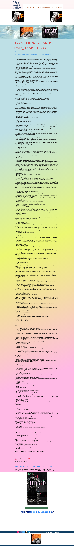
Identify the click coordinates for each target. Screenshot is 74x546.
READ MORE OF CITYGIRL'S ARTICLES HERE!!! (33, 466)
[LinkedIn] (29, 532)
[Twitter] (23, 532)
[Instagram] (18, 532)
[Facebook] (21, 532)
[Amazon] (26, 532)
